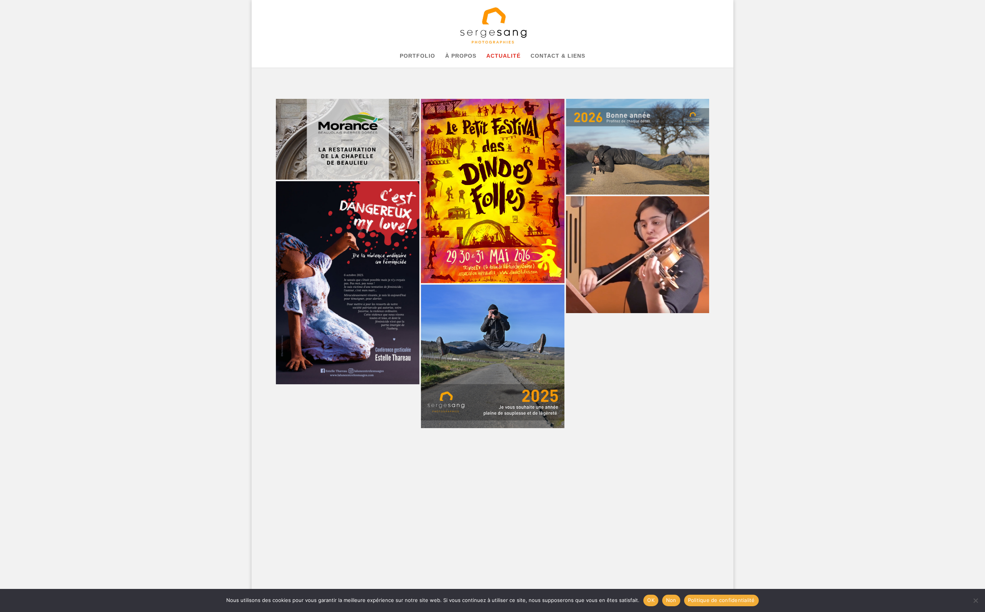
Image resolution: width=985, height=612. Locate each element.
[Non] (975, 600)
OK (650, 600)
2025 (492, 356)
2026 (638, 147)
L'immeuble (347, 433)
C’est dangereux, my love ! (347, 282)
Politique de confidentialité (721, 600)
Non (671, 600)
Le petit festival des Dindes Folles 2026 (492, 191)
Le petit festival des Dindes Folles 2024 (638, 377)
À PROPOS (460, 56)
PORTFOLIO (417, 56)
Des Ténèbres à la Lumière (492, 477)
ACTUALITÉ (503, 56)
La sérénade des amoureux (638, 254)
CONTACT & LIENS (558, 56)
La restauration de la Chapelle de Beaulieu (347, 139)
